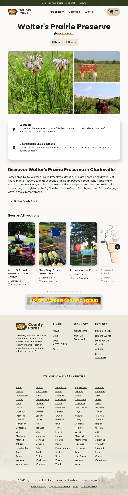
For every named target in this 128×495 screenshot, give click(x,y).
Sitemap (58, 349)
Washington (42, 459)
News (56, 330)
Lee (18, 431)
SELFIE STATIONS (100, 355)
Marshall (79, 435)
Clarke (98, 399)
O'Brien (19, 443)
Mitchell (20, 439)
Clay (18, 403)
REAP (75, 486)
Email (58, 42)
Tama (19, 456)
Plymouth (99, 443)
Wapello (99, 456)
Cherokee (60, 399)
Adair (19, 387)
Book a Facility (103, 330)
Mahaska (40, 435)
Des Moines (81, 407)
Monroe (59, 439)
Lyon (97, 431)
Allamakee (60, 387)
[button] (47, 291)
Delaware (60, 407)
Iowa (57, 423)
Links (55, 335)
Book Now (57, 12)
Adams (39, 387)
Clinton (58, 403)
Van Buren (80, 456)
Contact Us (80, 330)
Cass (97, 395)
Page (58, 443)
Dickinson (100, 407)
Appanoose (81, 387)
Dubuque (21, 411)
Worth (58, 464)
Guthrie (78, 415)
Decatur (40, 407)
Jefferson (21, 427)
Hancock (20, 419)
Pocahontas (22, 447)
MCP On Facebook (79, 337)
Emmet (39, 411)
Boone (58, 391)
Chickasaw (80, 399)
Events (89, 12)
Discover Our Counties (102, 342)
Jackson (79, 423)
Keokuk (79, 427)
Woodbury (41, 464)
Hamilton (99, 415)
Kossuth (99, 427)
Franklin (98, 411)
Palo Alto (79, 443)
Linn (38, 431)
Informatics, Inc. (101, 480)
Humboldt (21, 423)
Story (97, 452)
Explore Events (103, 335)
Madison (20, 435)
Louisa (58, 431)
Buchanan (100, 391)
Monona (40, 439)
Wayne (59, 459)
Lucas (78, 431)
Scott (38, 452)
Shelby (58, 452)
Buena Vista (22, 395)
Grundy (59, 415)
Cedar (19, 399)
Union (58, 456)
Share (72, 42)
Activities (100, 349)
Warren (20, 459)
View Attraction (18, 284)
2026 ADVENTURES (60, 342)
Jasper (98, 423)
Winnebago (101, 459)
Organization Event (59, 486)
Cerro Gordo (42, 399)
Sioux (77, 452)
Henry (78, 419)
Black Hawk (41, 391)
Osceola (40, 443)
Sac (18, 452)
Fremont (20, 415)
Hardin (39, 419)
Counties (74, 12)
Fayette (59, 411)
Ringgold (99, 447)
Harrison (59, 419)
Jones (58, 427)
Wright (78, 464)
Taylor (39, 456)
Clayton (40, 403)
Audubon (99, 387)
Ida (37, 423)
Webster (79, 459)
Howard (99, 419)
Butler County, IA (65, 33)
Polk (38, 447)
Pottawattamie (62, 447)
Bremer (79, 391)
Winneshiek (22, 464)
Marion (58, 435)
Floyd (77, 411)
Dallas (98, 403)
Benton (19, 391)
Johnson (40, 427)
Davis (19, 407)
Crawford (80, 403)
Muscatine (100, 439)
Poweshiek (80, 447)
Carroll (78, 395)
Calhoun (59, 395)
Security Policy (89, 486)
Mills (97, 435)
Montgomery (81, 439)
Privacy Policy (38, 486)
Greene (40, 415)
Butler (39, 395)
